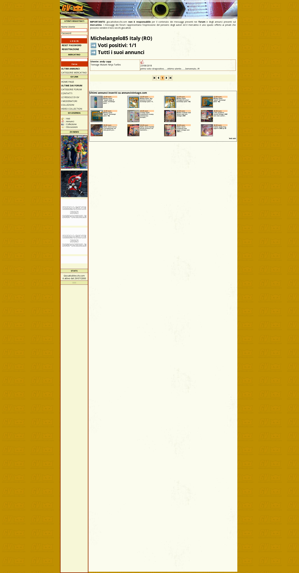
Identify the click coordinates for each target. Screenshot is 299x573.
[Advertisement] (180, 8)
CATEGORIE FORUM (71, 89)
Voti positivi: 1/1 (117, 45)
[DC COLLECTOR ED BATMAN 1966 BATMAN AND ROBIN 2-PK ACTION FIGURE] (74, 152)
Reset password (71, 45)
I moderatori (69, 101)
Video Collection (71, 108)
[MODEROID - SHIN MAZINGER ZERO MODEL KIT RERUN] (74, 184)
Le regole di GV (70, 97)
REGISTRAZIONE (70, 49)
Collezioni (67, 104)
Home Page (67, 81)
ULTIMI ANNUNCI (70, 68)
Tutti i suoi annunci (121, 52)
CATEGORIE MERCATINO (74, 72)
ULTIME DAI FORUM (71, 85)
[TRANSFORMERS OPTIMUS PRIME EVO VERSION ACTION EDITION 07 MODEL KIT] (74, 241)
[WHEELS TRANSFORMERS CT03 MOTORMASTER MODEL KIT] (74, 212)
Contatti (66, 93)
